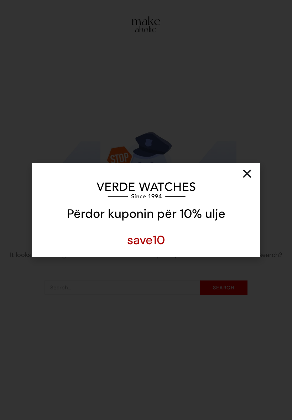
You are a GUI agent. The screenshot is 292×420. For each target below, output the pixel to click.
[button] (247, 173)
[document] (146, 210)
